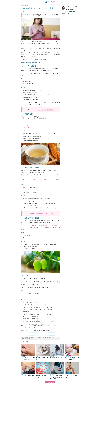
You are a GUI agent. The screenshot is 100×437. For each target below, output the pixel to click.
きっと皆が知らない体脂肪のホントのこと (28, 358)
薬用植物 (26, 5)
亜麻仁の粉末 (26, 187)
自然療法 (22, 5)
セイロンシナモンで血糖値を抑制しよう (46, 109)
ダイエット (37, 356)
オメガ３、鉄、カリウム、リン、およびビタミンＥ (37, 179)
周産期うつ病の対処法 (56, 358)
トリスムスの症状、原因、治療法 (72, 376)
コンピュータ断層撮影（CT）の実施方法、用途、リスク (56, 377)
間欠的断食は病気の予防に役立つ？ (43, 358)
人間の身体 (23, 356)
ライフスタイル (38, 374)
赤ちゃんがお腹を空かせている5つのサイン (72, 358)
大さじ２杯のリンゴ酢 (36, 283)
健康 (22, 374)
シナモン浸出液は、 (26, 73)
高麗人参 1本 (26, 127)
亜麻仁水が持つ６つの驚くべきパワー (45, 213)
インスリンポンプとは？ (27, 376)
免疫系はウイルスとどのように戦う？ (43, 376)
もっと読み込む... (50, 382)
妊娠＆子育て (52, 356)
